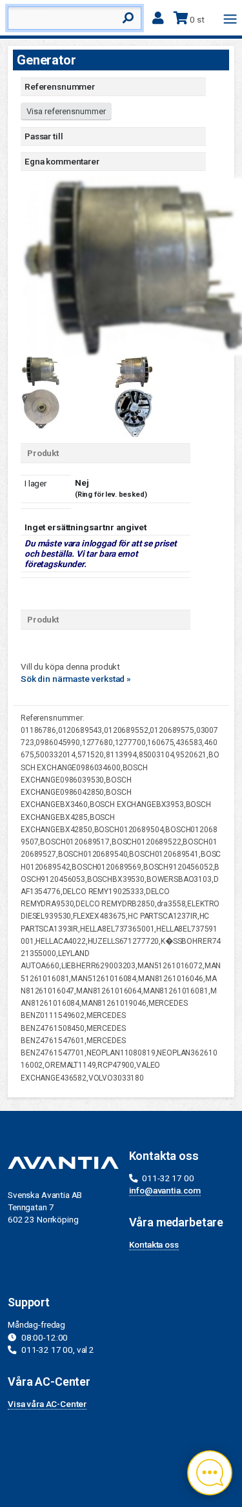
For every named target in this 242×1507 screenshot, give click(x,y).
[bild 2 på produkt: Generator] (133, 370)
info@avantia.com (165, 1190)
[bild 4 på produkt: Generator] (133, 411)
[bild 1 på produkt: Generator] (40, 369)
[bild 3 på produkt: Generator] (40, 407)
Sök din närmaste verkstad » (76, 679)
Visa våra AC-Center (47, 1404)
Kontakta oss (154, 1244)
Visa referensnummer (66, 111)
